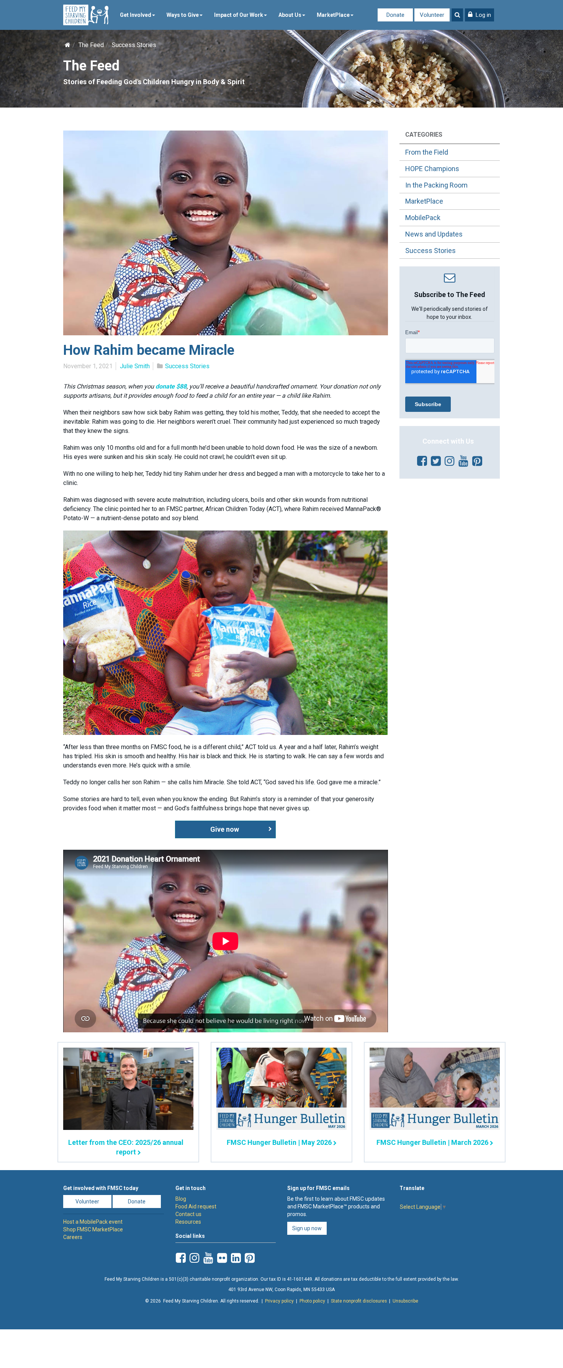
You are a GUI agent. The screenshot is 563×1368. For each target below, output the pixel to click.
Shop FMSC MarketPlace (93, 1229)
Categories (423, 134)
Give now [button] (224, 829)
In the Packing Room (436, 185)
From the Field (426, 152)
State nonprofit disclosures (359, 1301)
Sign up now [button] (307, 1228)
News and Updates (434, 234)
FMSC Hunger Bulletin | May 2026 (279, 1142)
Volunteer (432, 14)
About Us (289, 15)
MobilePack (422, 218)
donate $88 (171, 386)
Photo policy (312, 1301)
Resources (188, 1222)
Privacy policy (279, 1301)
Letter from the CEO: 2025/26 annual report (125, 1147)
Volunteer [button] (87, 1201)
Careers (72, 1237)
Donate (395, 14)
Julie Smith (135, 366)
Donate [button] (137, 1201)
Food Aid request (195, 1206)
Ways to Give (183, 15)
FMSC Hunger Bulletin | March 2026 (432, 1142)
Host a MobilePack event (93, 1222)
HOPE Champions (432, 169)
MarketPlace (333, 15)
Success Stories (134, 45)
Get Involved (135, 15)
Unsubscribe (405, 1301)
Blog (180, 1199)
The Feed (91, 45)
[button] (479, 14)
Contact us (188, 1214)
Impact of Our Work (238, 15)
